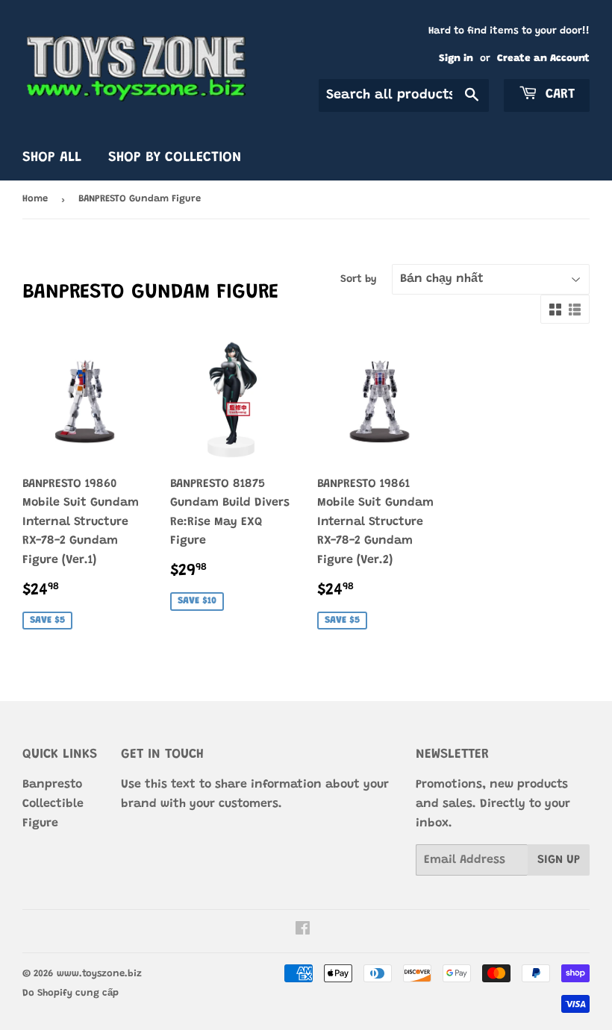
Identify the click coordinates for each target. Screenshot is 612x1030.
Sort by (358, 279)
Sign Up (558, 860)
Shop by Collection (174, 158)
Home (35, 199)
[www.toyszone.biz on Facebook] (302, 931)
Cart (558, 94)
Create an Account (543, 59)
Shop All (51, 158)
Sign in (456, 59)
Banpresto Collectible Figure (53, 804)
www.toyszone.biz (99, 974)
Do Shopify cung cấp (70, 993)
